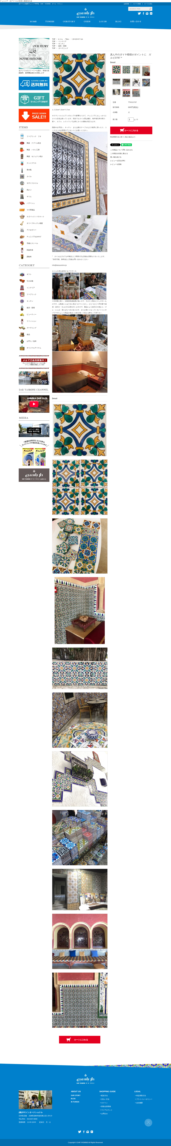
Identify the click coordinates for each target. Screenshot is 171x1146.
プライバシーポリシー (144, 1099)
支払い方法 (105, 1099)
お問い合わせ (135, 21)
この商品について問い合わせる (121, 150)
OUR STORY (75, 1095)
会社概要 (139, 1103)
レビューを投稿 (115, 164)
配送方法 (104, 1096)
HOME (33, 21)
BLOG (118, 21)
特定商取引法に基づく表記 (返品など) (122, 137)
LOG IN (103, 21)
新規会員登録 (106, 1106)
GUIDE (87, 21)
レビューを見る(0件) (117, 161)
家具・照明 (62, 46)
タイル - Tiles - (64, 39)
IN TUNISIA (75, 1102)
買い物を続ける (115, 157)
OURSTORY (69, 21)
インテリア (62, 41)
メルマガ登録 (137, 4)
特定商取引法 (141, 1096)
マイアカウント (106, 1110)
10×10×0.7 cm (77, 39)
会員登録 (126, 4)
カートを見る (148, 4)
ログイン (104, 1103)
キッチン (61, 44)
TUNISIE (49, 21)
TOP (53, 39)
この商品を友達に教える (119, 153)
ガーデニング (63, 48)
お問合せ (104, 1114)
